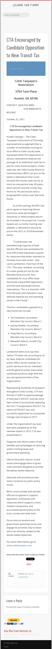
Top (49, 646)
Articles (13, 73)
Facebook (23, 24)
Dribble (28, 24)
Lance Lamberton (17, 64)
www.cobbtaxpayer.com (19, 545)
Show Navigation (41, 24)
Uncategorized (22, 73)
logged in (20, 607)
